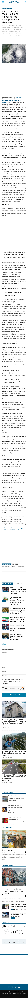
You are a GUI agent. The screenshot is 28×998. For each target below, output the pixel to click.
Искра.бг (3, 852)
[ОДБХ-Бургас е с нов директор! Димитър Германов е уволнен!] (14, 740)
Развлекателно (5, 847)
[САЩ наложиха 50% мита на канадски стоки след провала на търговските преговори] (5, 589)
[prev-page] (3, 644)
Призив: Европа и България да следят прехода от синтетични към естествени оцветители (17, 600)
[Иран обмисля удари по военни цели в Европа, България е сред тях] (5, 619)
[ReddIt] (19, 41)
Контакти (19, 993)
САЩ (16, 564)
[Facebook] (7, 41)
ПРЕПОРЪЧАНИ (8, 865)
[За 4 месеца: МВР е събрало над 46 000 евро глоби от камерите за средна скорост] (14, 766)
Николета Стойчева (6, 895)
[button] (2, 2)
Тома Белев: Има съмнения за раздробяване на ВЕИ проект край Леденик (16, 798)
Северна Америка (6, 566)
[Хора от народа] (14, 839)
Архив (14, 993)
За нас (10, 991)
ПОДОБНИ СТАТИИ (6, 583)
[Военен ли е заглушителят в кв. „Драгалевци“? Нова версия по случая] (5, 915)
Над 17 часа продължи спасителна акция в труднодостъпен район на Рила (17, 819)
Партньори (16, 991)
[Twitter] (11, 41)
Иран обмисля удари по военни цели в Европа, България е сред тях (17, 619)
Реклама (9, 993)
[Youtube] (19, 987)
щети (3, 568)
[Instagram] (12, 987)
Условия (4, 993)
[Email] (23, 41)
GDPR (21, 991)
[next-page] (5, 644)
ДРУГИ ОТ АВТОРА (17, 583)
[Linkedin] (15, 41)
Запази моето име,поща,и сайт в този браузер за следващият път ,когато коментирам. (12, 681)
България (4, 601)
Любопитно (4, 885)
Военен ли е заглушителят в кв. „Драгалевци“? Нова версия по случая (18, 914)
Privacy (24, 993)
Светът (10, 8)
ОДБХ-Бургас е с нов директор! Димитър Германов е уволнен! (14, 752)
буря (13, 564)
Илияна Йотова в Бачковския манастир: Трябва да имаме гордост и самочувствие (18, 906)
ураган (13, 566)
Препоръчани (4, 8)
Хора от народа (7, 850)
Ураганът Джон (20, 566)
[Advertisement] (14, 81)
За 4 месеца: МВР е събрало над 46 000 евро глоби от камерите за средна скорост (14, 776)
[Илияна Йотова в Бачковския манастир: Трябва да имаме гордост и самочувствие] (5, 906)
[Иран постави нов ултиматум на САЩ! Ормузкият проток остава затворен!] (5, 636)
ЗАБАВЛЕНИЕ (7, 827)
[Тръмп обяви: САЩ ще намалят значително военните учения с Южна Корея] (5, 627)
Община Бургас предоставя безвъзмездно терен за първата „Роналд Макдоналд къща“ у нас (14, 722)
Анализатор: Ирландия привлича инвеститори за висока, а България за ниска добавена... (13, 891)
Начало (6, 991)
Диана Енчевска (5, 35)
